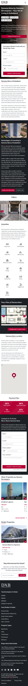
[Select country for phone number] (5, 68)
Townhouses (4, 634)
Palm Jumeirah (5, 621)
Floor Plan (20, 190)
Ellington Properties (6, 603)
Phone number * (7, 65)
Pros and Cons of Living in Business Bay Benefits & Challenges (12, 664)
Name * (5, 52)
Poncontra (15, 677)
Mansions (4, 639)
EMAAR (3, 598)
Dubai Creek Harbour (7, 616)
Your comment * (6, 454)
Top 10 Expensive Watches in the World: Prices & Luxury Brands (12, 652)
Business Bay (5, 611)
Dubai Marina (5, 619)
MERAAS (3, 601)
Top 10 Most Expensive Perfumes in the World (14, 660)
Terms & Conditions (6, 680)
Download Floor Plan (17, 329)
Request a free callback (14, 73)
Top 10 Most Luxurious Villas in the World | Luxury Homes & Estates (13, 648)
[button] (14, 376)
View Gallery (14, 40)
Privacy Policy (18, 680)
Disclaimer (3, 683)
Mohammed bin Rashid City (8, 613)
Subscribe (22, 575)
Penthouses (4, 637)
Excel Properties (12, 675)
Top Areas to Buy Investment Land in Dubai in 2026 (13, 657)
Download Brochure (14, 36)
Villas (2, 631)
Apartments (4, 629)
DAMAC (3, 595)
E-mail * (5, 58)
